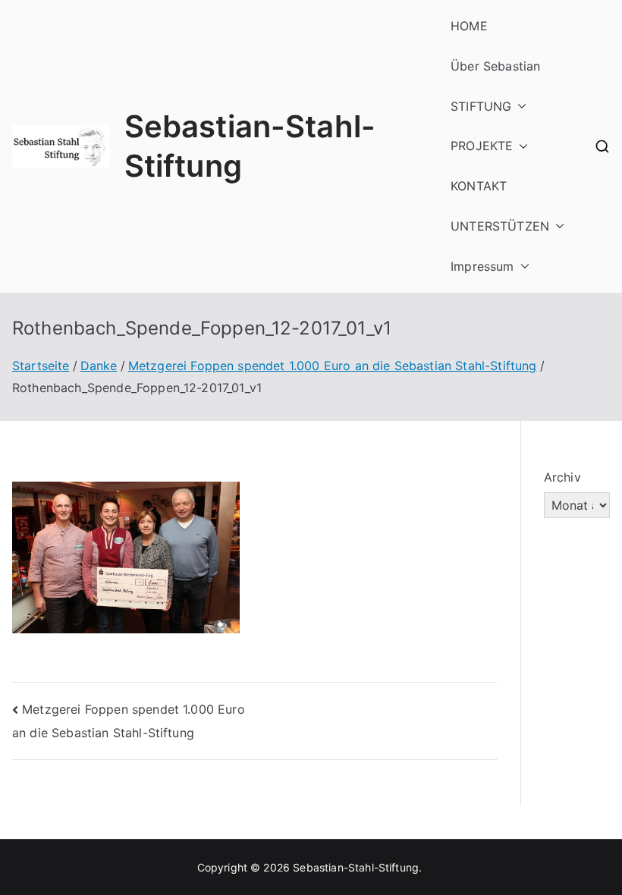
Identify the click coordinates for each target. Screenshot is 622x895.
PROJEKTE (482, 145)
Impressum (482, 266)
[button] (518, 107)
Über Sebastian (495, 66)
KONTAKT (479, 185)
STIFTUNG (481, 106)
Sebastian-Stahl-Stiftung (356, 867)
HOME (469, 25)
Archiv (562, 477)
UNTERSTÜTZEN (500, 226)
